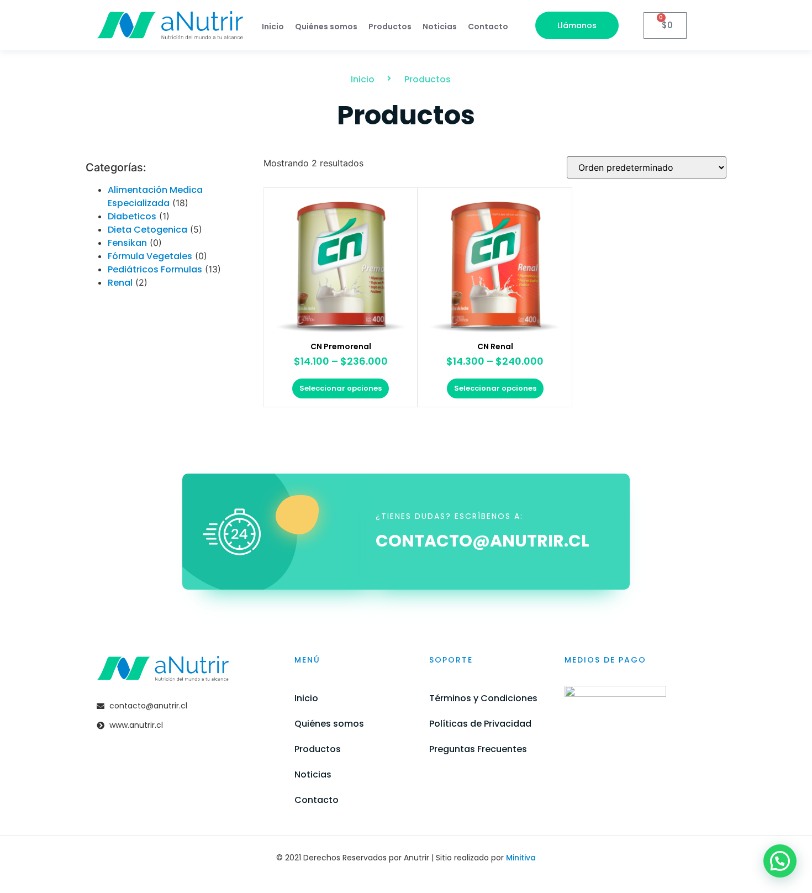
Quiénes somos (326, 26)
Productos (390, 26)
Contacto (488, 26)
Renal (120, 282)
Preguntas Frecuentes (478, 749)
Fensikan (127, 243)
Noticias (440, 26)
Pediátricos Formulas (155, 269)
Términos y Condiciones (483, 698)
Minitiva (521, 857)
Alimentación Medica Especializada (155, 196)
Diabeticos (132, 216)
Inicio (273, 26)
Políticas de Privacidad (480, 723)
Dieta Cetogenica (147, 229)
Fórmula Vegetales (150, 256)
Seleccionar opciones (340, 388)
